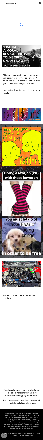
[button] (3, 3)
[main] (21, 84)
